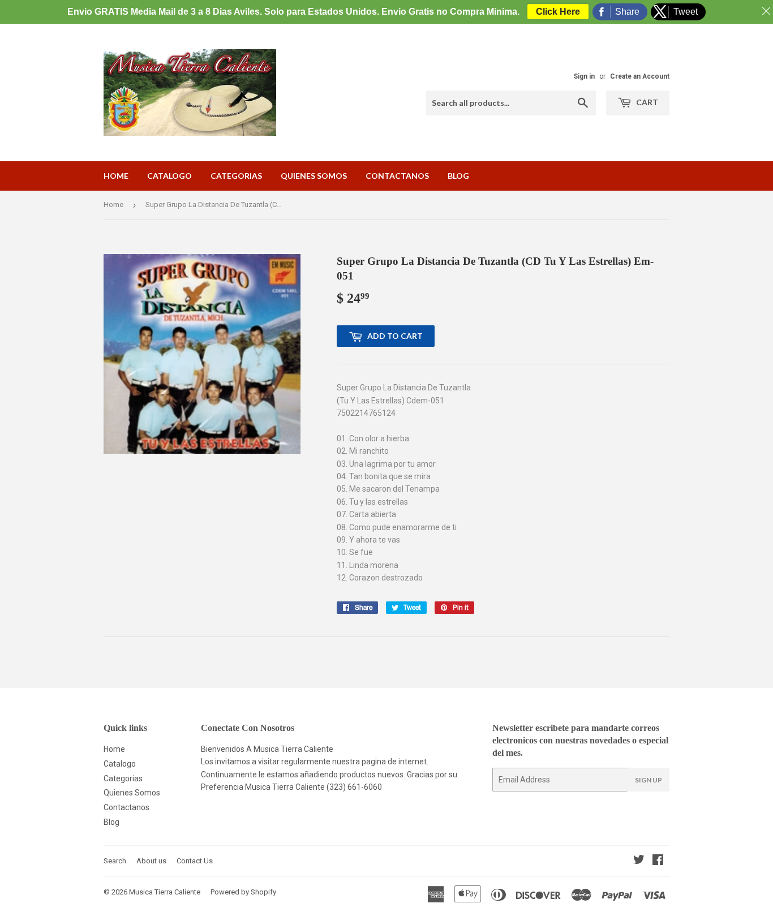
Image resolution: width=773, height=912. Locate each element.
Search (115, 861)
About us (151, 861)
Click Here (558, 11)
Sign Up (648, 780)
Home (116, 175)
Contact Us (195, 861)
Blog (458, 175)
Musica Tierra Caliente (164, 892)
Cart (646, 102)
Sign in (584, 76)
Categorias (236, 175)
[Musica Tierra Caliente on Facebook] (658, 861)
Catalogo (169, 175)
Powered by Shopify (243, 892)
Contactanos (397, 175)
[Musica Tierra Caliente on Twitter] (639, 861)
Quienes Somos (314, 175)
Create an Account (639, 76)
